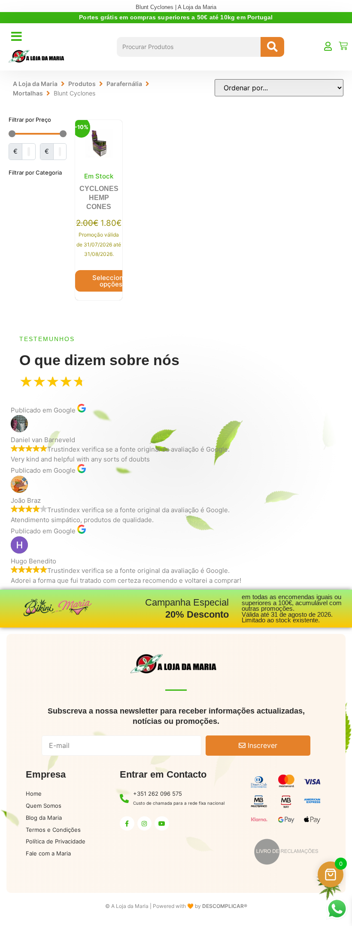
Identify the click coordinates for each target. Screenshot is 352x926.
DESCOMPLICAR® (224, 906)
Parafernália (124, 83)
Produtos (82, 83)
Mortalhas (28, 93)
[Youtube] (162, 823)
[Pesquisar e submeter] (272, 47)
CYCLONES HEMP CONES (98, 197)
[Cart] (343, 45)
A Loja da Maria (35, 83)
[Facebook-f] (127, 823)
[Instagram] (144, 823)
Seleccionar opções (111, 281)
